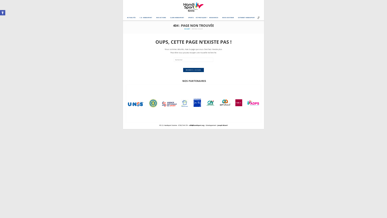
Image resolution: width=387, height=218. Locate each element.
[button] (2, 12)
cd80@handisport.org (196, 125)
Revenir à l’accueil (193, 70)
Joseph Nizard (222, 125)
